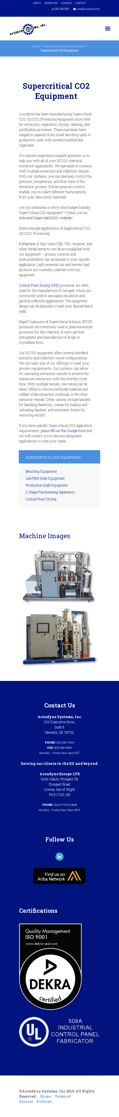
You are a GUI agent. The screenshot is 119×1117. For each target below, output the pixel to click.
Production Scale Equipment (47, 485)
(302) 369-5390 (62, 8)
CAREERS (66, 3)
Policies (43, 1101)
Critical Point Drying (41, 499)
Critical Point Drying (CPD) (39, 285)
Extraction (27, 243)
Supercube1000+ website (53, 217)
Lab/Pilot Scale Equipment (45, 478)
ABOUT (37, 3)
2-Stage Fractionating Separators (50, 492)
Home (36, 46)
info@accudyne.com (88, 8)
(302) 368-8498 (62, 748)
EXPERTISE (50, 3)
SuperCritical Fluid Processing (63, 46)
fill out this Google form (68, 430)
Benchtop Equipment (41, 471)
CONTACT (80, 3)
